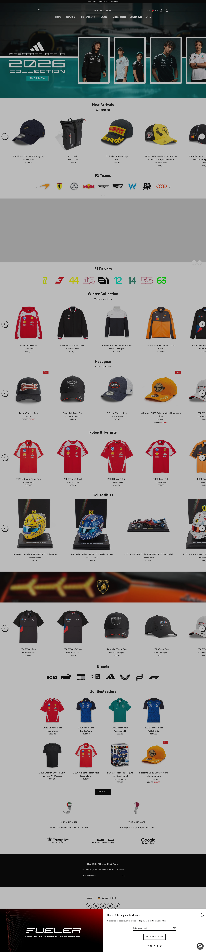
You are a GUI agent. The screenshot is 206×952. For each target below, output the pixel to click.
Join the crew (154, 936)
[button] (200, 946)
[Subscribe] (174, 928)
